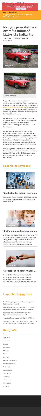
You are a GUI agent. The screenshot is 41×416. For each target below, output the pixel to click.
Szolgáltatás (13, 12)
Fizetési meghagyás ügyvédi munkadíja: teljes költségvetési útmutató (19, 303)
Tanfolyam (6, 376)
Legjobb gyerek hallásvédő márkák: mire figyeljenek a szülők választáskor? (17, 314)
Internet (6, 357)
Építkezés (6, 347)
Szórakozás (7, 373)
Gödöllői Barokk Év (14, 3)
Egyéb (5, 344)
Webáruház (7, 383)
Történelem (7, 380)
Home (5, 12)
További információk (26, 6)
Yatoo (11, 38)
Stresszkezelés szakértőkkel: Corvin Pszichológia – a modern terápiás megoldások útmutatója (20, 271)
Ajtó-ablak (6, 338)
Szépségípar (7, 367)
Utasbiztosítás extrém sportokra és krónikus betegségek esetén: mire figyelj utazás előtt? (20, 193)
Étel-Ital (6, 350)
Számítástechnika (9, 363)
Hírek (5, 354)
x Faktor (6, 386)
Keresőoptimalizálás (10, 360)
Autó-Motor (7, 341)
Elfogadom (21, 9)
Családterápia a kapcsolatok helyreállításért (20, 231)
